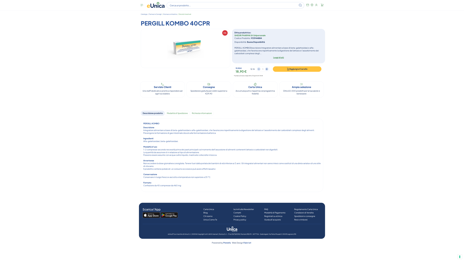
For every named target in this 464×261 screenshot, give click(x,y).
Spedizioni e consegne (304, 216)
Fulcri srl (247, 242)
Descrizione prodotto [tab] (153, 113)
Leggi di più (278, 57)
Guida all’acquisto (272, 219)
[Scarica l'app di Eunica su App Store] (151, 215)
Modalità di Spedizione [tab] (177, 113)
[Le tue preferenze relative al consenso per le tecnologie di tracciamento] (459, 256)
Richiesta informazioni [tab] (202, 113)
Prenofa (227, 242)
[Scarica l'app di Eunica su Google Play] (169, 215)
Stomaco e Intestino (170, 14)
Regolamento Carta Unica (306, 209)
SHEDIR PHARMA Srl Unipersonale (250, 35)
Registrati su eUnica (273, 216)
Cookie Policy (239, 216)
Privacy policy (239, 219)
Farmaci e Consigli (155, 14)
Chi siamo (207, 216)
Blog (205, 212)
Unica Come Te (210, 219)
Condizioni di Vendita (304, 212)
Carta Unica (208, 209)
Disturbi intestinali (185, 14)
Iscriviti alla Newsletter (243, 209)
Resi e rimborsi (301, 219)
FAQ (266, 209)
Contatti (237, 212)
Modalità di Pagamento (274, 212)
